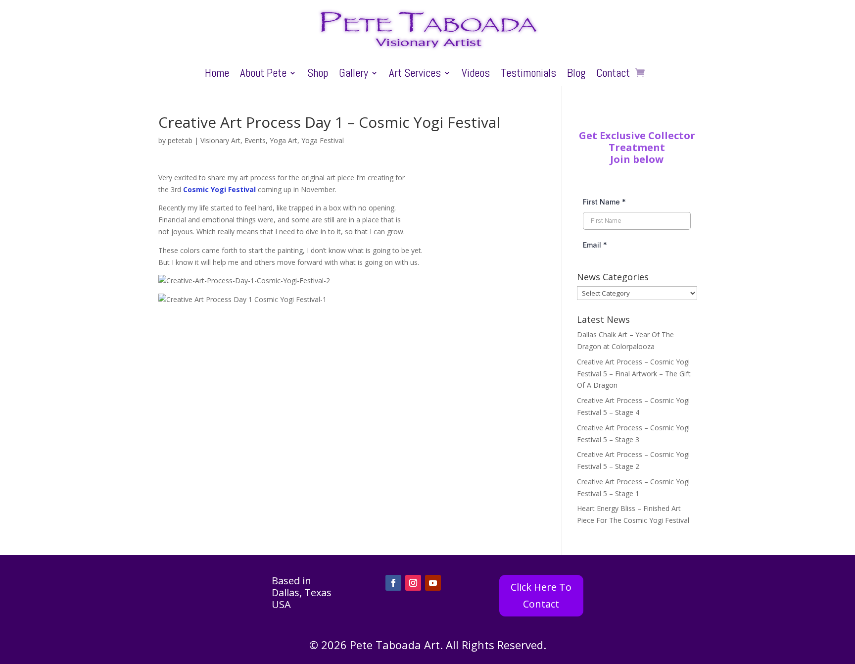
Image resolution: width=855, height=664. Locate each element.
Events (255, 140)
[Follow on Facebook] (393, 583)
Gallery (353, 74)
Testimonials (528, 74)
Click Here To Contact (541, 595)
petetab (180, 140)
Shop (317, 74)
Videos (476, 74)
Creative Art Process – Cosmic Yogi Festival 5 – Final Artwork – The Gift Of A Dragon (634, 373)
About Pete (263, 74)
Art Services (415, 74)
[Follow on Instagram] (413, 583)
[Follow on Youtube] (433, 583)
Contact (613, 74)
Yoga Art (283, 140)
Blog (576, 74)
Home (217, 74)
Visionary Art (220, 140)
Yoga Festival (322, 140)
